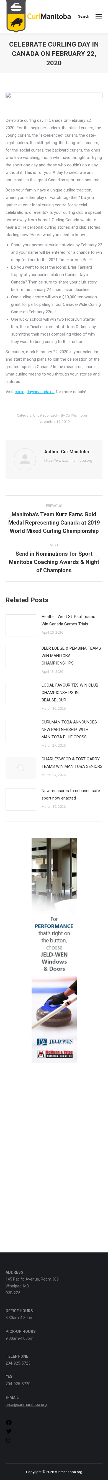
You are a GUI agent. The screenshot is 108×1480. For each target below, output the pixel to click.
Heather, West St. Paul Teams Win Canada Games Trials (68, 620)
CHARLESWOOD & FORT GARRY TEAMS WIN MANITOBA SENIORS (72, 763)
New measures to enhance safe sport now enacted (71, 794)
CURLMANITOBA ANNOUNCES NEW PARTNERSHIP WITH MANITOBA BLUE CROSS (69, 729)
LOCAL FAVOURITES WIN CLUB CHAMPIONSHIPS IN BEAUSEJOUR (70, 693)
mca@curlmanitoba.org (26, 1404)
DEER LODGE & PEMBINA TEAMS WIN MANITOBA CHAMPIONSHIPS (71, 656)
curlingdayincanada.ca (35, 391)
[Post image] (21, 625)
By (74, 415)
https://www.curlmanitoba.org (68, 460)
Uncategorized (45, 415)
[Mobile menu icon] (98, 16)
